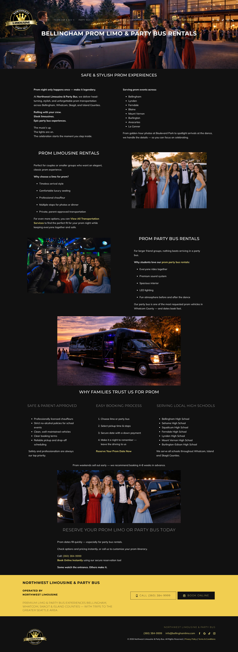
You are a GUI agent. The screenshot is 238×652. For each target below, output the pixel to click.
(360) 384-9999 (72, 556)
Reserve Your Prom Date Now (114, 451)
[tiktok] (223, 20)
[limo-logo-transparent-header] (21, 3)
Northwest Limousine (40, 594)
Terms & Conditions (206, 639)
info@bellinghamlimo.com (180, 633)
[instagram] (228, 20)
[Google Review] (218, 20)
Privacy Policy (191, 639)
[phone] (233, 20)
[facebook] (213, 20)
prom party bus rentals (175, 262)
